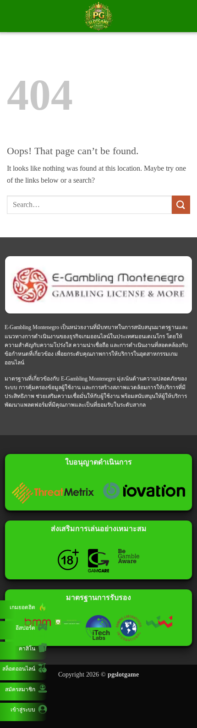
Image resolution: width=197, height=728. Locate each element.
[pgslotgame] (98, 16)
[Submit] (181, 204)
